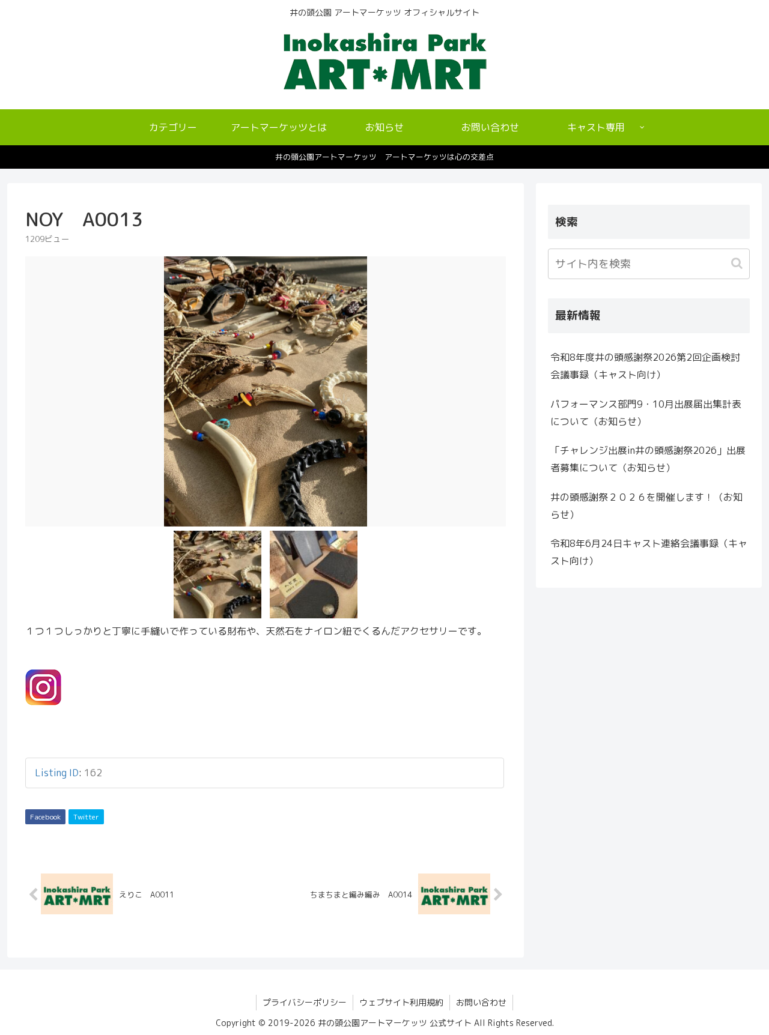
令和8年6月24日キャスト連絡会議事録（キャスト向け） (648, 552)
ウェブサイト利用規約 (401, 1002)
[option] (265, 391)
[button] (738, 263)
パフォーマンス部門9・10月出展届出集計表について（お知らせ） (645, 412)
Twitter (86, 817)
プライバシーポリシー (305, 1002)
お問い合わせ (481, 1002)
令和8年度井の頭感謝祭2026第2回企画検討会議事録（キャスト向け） (645, 366)
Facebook (45, 817)
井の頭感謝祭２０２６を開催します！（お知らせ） (646, 505)
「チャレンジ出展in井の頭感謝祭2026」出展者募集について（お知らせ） (648, 459)
